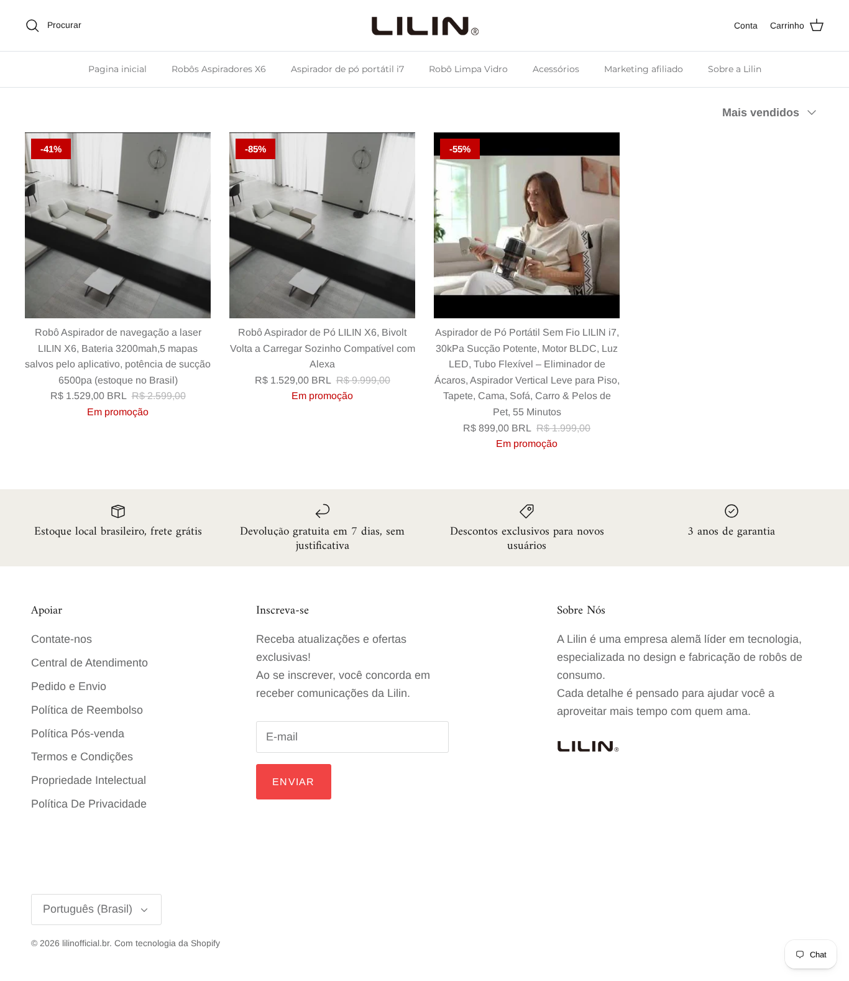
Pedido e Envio (68, 686)
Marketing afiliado (643, 69)
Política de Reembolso (87, 710)
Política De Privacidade (89, 804)
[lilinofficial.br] (424, 25)
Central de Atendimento (89, 662)
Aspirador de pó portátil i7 (347, 69)
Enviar (293, 781)
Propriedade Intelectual (88, 780)
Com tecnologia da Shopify (167, 943)
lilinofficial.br (85, 943)
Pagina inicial (117, 69)
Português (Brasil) (87, 909)
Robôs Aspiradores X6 (219, 69)
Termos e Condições (82, 756)
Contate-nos (61, 639)
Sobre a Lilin (734, 69)
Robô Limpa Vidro (468, 69)
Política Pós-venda (77, 733)
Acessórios (556, 69)
